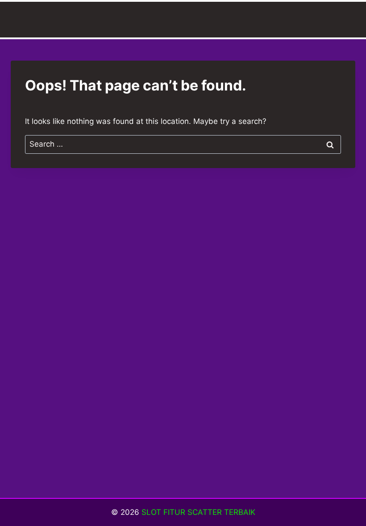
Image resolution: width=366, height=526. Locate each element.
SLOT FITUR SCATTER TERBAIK (198, 512)
